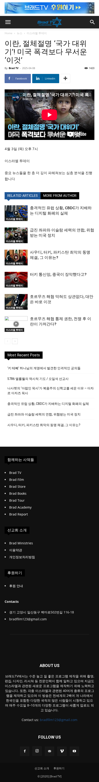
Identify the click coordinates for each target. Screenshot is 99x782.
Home (8, 33)
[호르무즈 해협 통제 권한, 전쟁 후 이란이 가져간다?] (16, 324)
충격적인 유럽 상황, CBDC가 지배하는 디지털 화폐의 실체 (48, 404)
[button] (7, 22)
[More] (65, 78)
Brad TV (13, 68)
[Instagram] (37, 751)
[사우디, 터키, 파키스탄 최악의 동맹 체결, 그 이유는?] (16, 258)
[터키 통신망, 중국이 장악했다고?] (16, 280)
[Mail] (49, 751)
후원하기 (58, 768)
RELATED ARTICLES (22, 196)
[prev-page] (7, 341)
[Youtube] (74, 751)
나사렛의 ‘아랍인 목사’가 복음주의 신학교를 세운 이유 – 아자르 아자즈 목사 (50, 390)
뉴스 (19, 33)
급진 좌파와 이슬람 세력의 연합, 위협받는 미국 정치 (44, 414)
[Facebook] (24, 751)
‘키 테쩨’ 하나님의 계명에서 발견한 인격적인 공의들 (44, 368)
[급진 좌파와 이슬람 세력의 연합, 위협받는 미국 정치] (16, 235)
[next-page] (15, 341)
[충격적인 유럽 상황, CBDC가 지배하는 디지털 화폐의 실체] (16, 213)
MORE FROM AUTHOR (59, 196)
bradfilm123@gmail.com (58, 720)
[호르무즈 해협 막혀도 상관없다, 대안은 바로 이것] (16, 302)
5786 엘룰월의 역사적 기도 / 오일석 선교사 (38, 379)
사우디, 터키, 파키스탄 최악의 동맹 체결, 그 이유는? (43, 425)
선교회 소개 (42, 768)
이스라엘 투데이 (37, 33)
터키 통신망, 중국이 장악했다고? (58, 274)
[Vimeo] (62, 751)
